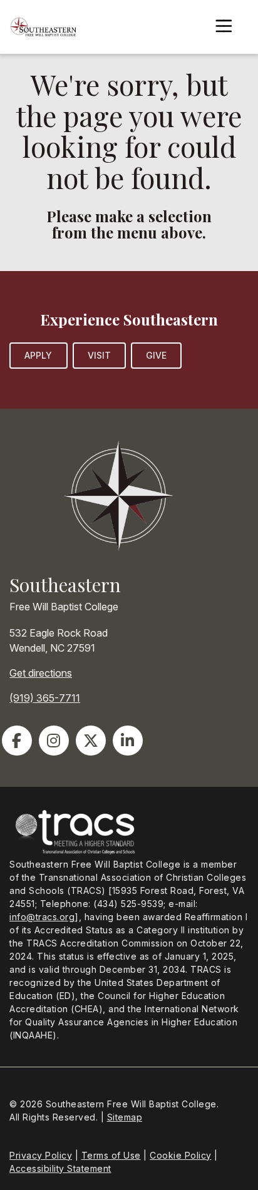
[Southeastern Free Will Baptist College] (42, 26)
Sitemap (125, 1117)
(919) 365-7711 (44, 698)
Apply (38, 355)
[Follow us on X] (91, 741)
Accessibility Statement (60, 1168)
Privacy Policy (40, 1155)
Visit (99, 355)
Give (156, 355)
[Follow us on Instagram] (54, 741)
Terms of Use (111, 1155)
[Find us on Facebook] (17, 741)
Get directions (40, 673)
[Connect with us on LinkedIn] (128, 741)
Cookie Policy (181, 1155)
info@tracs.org (42, 916)
